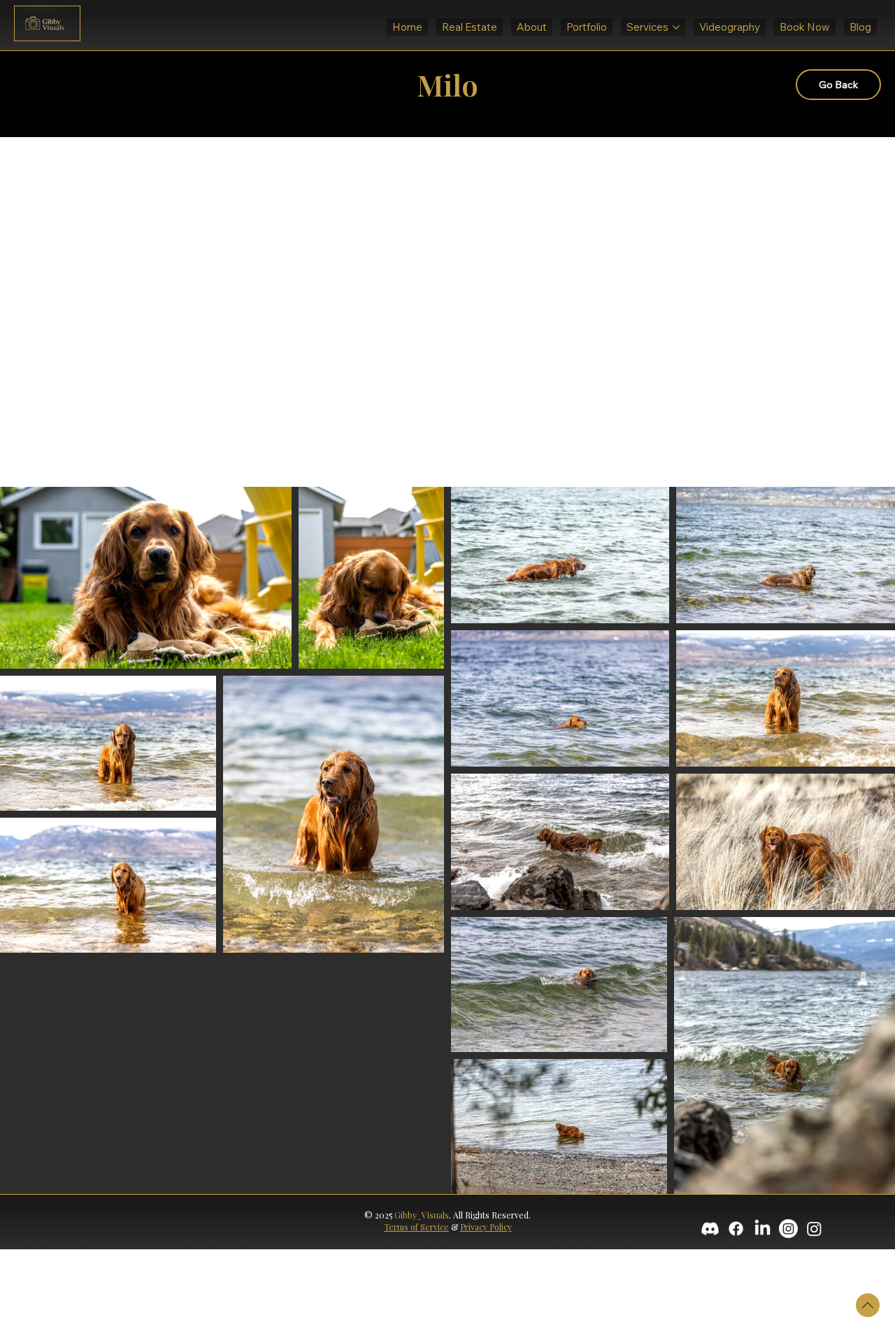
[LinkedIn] (762, 1228)
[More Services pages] (676, 27)
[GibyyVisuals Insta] (814, 1228)
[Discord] (710, 1228)
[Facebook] (735, 1228)
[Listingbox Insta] (788, 1228)
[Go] (867, 1305)
